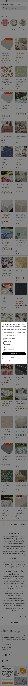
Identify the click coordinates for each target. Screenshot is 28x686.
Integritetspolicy (12, 335)
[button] (14, 361)
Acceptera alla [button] (14, 353)
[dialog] (14, 343)
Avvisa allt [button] (14, 357)
